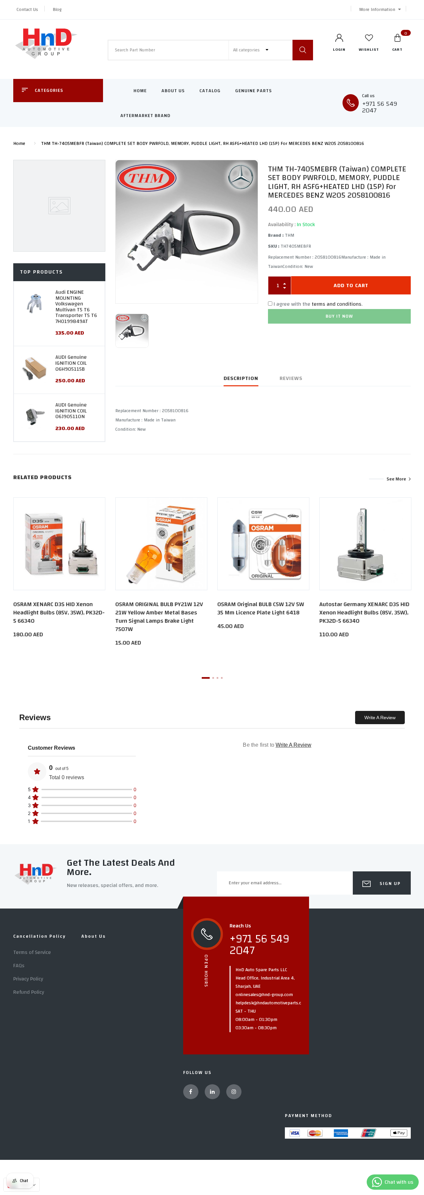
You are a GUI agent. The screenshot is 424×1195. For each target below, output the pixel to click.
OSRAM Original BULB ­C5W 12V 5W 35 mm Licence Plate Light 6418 (260, 608)
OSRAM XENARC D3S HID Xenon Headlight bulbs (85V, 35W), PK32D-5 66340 (59, 612)
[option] (187, 231)
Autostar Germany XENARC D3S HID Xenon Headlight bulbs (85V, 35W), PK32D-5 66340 (364, 612)
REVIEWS (291, 378)
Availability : (281, 224)
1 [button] (206, 678)
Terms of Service (32, 952)
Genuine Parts (253, 91)
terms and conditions (336, 304)
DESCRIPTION (241, 378)
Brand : (276, 235)
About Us (173, 91)
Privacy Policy (28, 979)
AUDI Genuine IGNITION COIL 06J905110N (71, 410)
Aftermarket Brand (145, 115)
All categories (247, 50)
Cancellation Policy (39, 936)
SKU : (273, 246)
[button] (378, 9)
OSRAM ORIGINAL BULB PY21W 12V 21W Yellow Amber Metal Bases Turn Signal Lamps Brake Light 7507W (159, 617)
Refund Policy (28, 992)
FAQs (19, 966)
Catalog (210, 91)
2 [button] (213, 678)
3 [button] (217, 678)
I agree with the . (318, 304)
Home (140, 91)
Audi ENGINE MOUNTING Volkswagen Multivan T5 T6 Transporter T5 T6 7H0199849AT (76, 306)
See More (396, 478)
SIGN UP (389, 883)
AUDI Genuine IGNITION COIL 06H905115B (71, 363)
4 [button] (222, 678)
